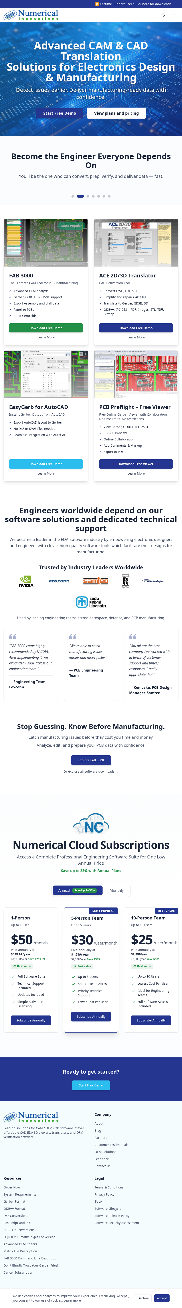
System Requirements (20, 1194)
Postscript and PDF (17, 1223)
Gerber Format (14, 1201)
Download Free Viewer (136, 464)
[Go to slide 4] (93, 196)
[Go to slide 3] (85, 196)
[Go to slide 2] (78, 196)
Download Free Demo (46, 328)
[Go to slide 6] (104, 196)
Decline (143, 1298)
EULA (98, 1201)
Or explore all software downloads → (91, 771)
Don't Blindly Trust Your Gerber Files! (31, 1265)
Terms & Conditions (109, 1187)
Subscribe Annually (30, 1020)
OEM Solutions (105, 1152)
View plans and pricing (116, 113)
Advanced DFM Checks (20, 1244)
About (99, 1123)
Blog (98, 1130)
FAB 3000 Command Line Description (31, 1258)
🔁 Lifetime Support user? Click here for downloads (133, 4)
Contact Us (103, 1166)
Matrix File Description (20, 1251)
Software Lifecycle (108, 1208)
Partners (101, 1137)
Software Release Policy (112, 1216)
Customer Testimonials (112, 1145)
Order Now (12, 1187)
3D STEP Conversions (19, 1230)
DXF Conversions (16, 1216)
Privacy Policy (104, 1194)
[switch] (163, 15)
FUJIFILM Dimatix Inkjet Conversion (29, 1237)
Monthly (117, 890)
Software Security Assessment (117, 1223)
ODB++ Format (14, 1208)
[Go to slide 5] (98, 196)
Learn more (72, 1300)
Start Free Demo (59, 113)
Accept (162, 1298)
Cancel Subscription (18, 1272)
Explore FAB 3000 (91, 760)
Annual (76, 890)
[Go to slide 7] (109, 196)
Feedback (102, 1159)
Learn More (46, 337)
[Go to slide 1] (72, 196)
